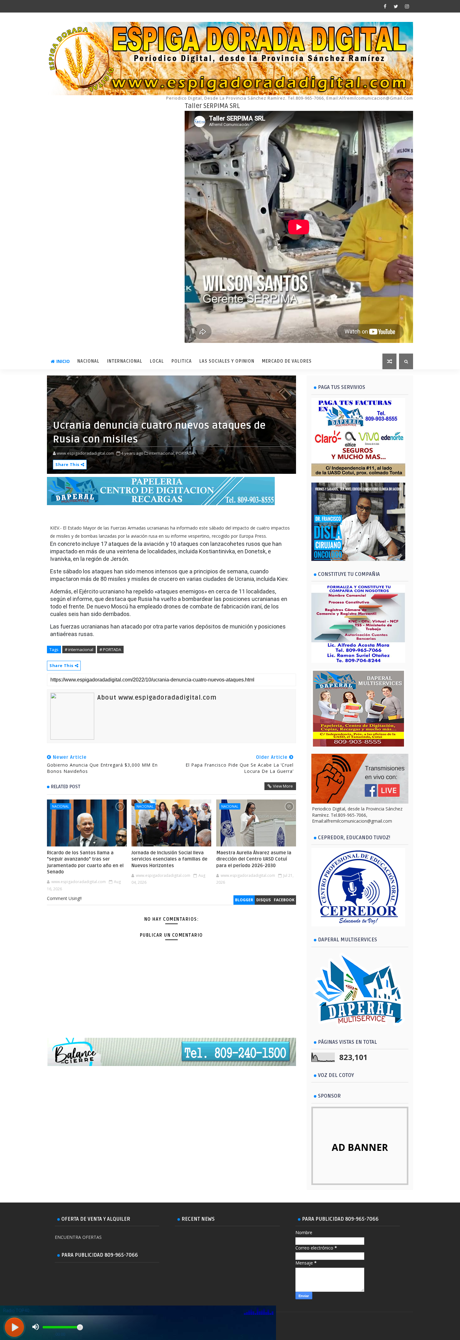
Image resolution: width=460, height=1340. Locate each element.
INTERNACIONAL (124, 361)
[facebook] (385, 6)
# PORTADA (110, 649)
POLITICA (181, 361)
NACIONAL (88, 361)
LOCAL (157, 361)
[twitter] (396, 6)
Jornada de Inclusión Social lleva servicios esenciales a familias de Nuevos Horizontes (169, 859)
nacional (60, 806)
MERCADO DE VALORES (287, 361)
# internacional (79, 649)
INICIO (63, 361)
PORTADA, (185, 453)
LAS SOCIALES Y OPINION (226, 361)
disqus (263, 900)
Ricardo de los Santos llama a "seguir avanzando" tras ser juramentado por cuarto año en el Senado (85, 862)
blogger (244, 900)
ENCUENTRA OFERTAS (78, 1237)
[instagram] (406, 6)
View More (283, 786)
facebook (284, 900)
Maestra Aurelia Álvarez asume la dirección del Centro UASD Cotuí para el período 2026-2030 (253, 859)
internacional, (162, 453)
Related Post (65, 786)
